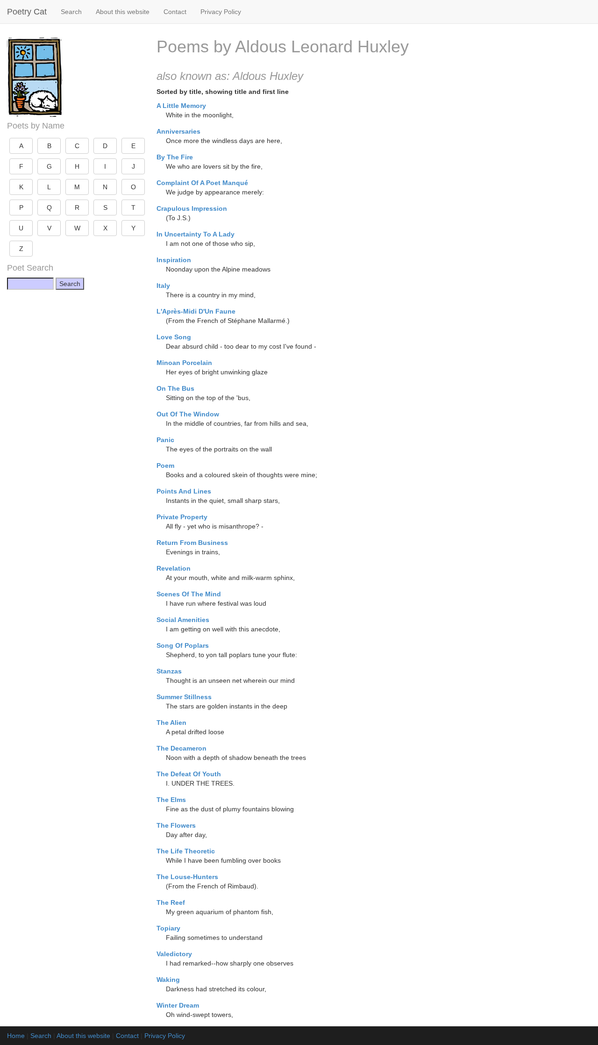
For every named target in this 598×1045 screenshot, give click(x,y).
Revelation (174, 568)
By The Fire (175, 157)
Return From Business (192, 542)
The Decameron (181, 748)
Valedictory (174, 954)
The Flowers (176, 825)
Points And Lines (184, 491)
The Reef (171, 902)
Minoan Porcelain (184, 362)
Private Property (182, 517)
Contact (175, 11)
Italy (163, 285)
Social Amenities (183, 619)
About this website (123, 11)
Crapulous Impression (192, 208)
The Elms (171, 799)
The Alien (171, 722)
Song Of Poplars (183, 645)
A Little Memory (181, 105)
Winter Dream (178, 1005)
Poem (165, 465)
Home (16, 1035)
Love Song (174, 337)
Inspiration (174, 260)
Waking (168, 979)
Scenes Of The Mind (189, 594)
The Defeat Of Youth (189, 774)
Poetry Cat (27, 11)
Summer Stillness (184, 697)
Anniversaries (178, 131)
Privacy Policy (220, 11)
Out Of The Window (188, 414)
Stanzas (169, 671)
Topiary (168, 928)
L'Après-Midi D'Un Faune (196, 311)
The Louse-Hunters (187, 876)
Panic (165, 440)
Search (71, 11)
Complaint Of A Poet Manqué (202, 182)
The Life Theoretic (186, 851)
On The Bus (175, 388)
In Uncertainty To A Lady (196, 234)
